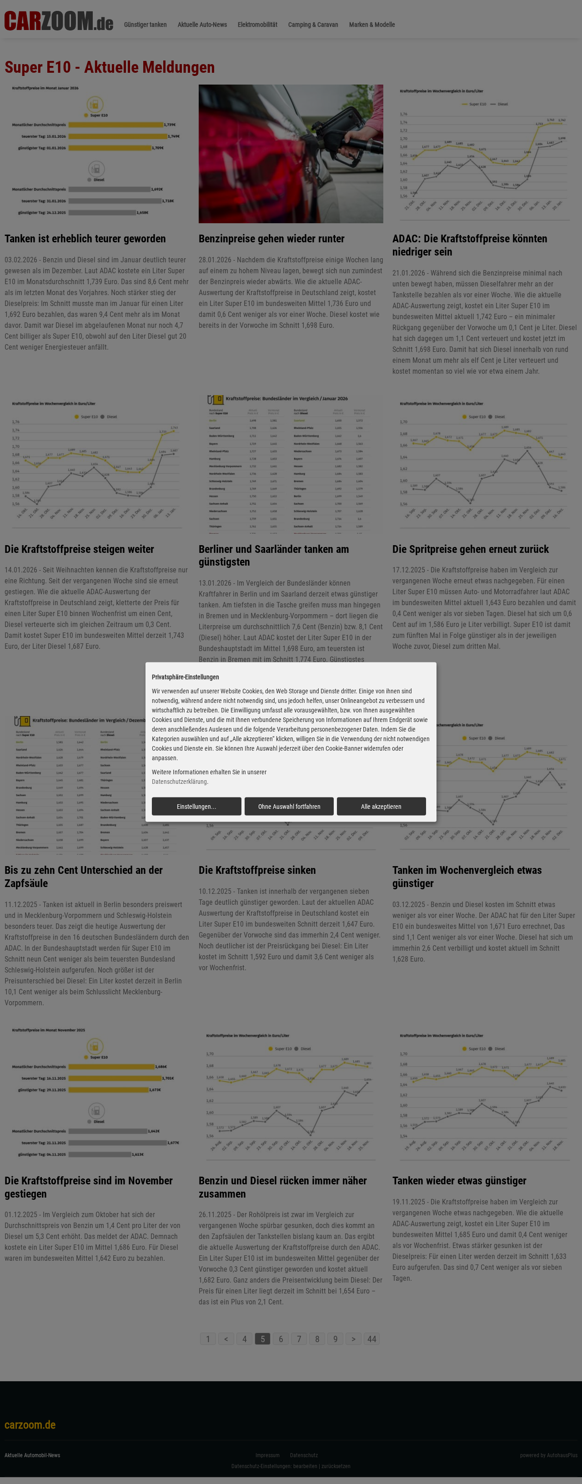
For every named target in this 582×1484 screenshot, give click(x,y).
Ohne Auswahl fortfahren (289, 806)
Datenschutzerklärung (179, 781)
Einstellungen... (196, 806)
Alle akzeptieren (381, 806)
